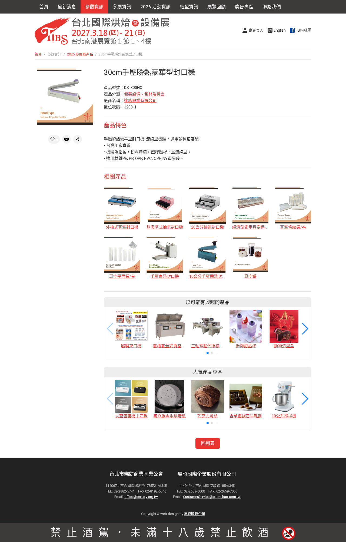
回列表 (208, 443)
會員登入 (256, 30)
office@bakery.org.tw (141, 497)
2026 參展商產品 (80, 54)
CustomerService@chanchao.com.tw (212, 497)
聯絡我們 (271, 6)
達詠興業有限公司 (140, 100)
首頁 (43, 6)
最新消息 (67, 6)
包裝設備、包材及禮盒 (144, 94)
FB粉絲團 (303, 30)
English (280, 30)
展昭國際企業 (194, 514)
